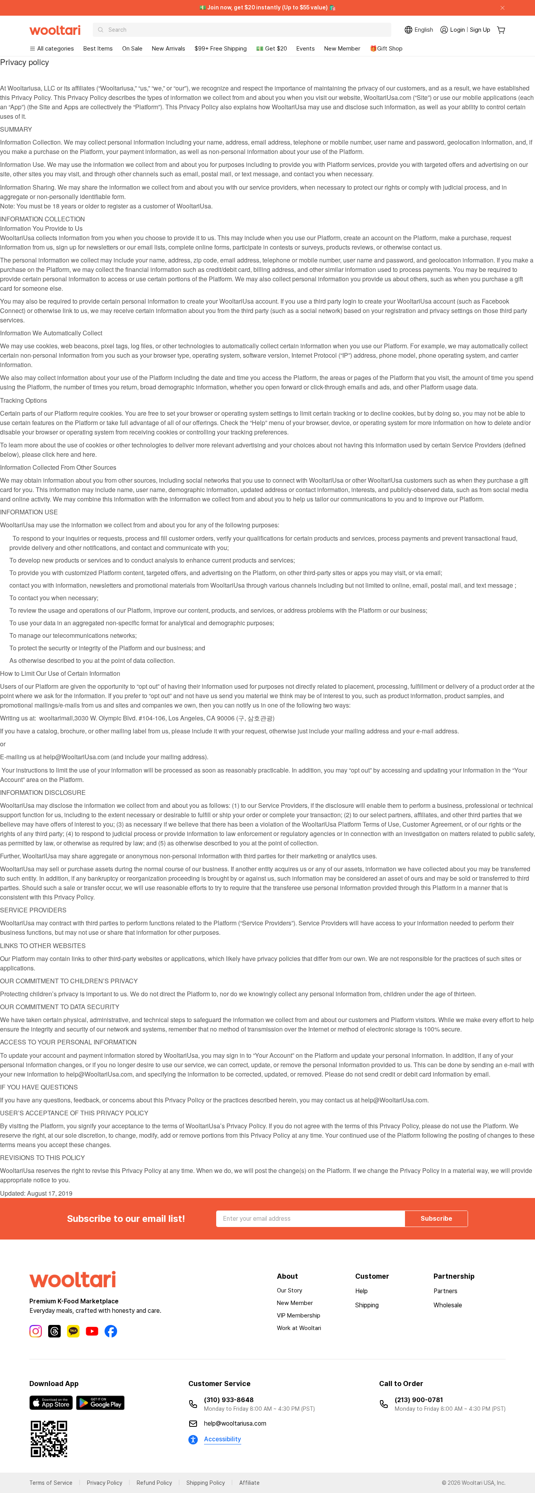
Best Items (98, 48)
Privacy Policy (104, 1483)
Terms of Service (50, 1483)
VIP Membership (298, 1315)
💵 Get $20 (271, 48)
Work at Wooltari (299, 1328)
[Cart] (501, 29)
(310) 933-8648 (229, 1400)
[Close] (499, 8)
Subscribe (436, 1218)
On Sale (132, 48)
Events (305, 48)
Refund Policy (154, 1483)
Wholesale (448, 1305)
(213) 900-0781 (419, 1400)
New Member (342, 48)
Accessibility (222, 1439)
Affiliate (249, 1483)
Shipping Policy (205, 1483)
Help (361, 1291)
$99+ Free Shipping (221, 48)
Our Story (289, 1290)
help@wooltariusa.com (235, 1423)
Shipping (367, 1305)
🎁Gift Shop (386, 48)
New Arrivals (168, 48)
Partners (445, 1291)
